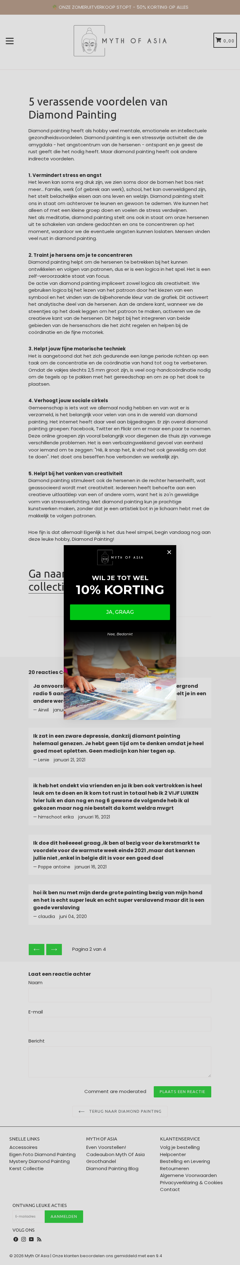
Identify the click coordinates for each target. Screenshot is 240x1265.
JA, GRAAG (120, 612)
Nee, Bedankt (120, 634)
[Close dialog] (169, 552)
